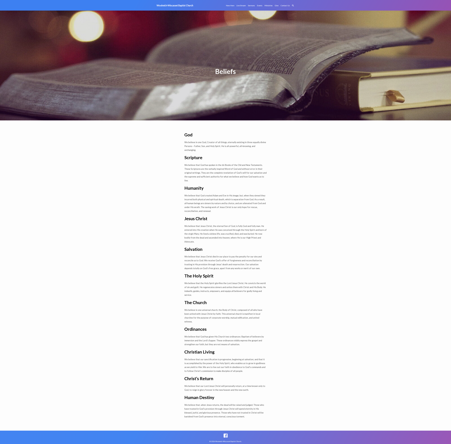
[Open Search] (293, 5)
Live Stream (241, 5)
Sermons (251, 5)
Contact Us (285, 5)
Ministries (268, 5)
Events (259, 5)
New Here (230, 5)
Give (276, 5)
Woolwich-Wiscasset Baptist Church (175, 5)
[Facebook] (225, 435)
